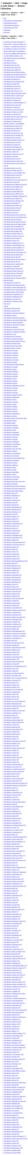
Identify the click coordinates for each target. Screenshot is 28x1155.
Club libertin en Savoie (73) (12, 240)
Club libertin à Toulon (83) (11, 521)
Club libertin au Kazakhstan (11, 434)
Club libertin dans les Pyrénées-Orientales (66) (15, 224)
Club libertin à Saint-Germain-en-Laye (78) (15, 867)
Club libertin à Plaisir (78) (11, 1115)
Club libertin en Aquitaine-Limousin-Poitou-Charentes (14, 318)
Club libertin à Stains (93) (11, 947)
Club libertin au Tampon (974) (12, 626)
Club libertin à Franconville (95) (13, 972)
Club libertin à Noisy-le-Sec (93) (13, 858)
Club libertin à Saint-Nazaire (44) (13, 657)
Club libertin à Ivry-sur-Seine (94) (13, 689)
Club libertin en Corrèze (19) (12, 107)
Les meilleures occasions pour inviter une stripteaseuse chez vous (15, 49)
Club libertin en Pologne (11, 388)
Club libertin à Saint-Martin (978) (13, 1068)
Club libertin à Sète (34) (10, 862)
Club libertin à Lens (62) (11, 1066)
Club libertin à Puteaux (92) (12, 876)
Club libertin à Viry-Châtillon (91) (13, 1108)
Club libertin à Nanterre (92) (12, 596)
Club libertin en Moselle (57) (12, 203)
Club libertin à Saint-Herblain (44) (13, 806)
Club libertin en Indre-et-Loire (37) (14, 154)
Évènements (7, 30)
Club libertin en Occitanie (11, 479)
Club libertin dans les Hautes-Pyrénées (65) (14, 222)
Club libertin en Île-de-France (12, 343)
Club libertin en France (10, 369)
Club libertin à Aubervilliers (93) (13, 607)
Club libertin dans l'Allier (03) (12, 70)
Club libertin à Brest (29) (11, 549)
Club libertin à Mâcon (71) (11, 1031)
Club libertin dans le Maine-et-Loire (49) (15, 184)
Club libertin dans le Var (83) (12, 261)
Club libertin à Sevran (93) (11, 776)
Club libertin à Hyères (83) (11, 745)
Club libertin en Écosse (10, 378)
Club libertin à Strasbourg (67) (12, 509)
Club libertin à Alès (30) (10, 893)
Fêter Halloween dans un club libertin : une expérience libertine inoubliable (15, 58)
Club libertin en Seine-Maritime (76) (14, 245)
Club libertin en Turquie (10, 462)
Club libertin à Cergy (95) (11, 668)
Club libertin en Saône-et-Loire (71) (14, 236)
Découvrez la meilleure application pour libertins (15, 53)
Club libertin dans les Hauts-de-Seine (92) (14, 285)
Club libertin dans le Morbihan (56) (14, 201)
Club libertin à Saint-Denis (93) (13, 575)
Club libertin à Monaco (10, 63)
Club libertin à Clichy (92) (11, 694)
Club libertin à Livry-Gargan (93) (13, 846)
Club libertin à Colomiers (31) (12, 930)
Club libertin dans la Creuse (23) (13, 119)
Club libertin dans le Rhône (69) (13, 231)
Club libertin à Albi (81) (10, 804)
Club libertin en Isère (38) (11, 156)
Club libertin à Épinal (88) (11, 1085)
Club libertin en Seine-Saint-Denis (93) (15, 287)
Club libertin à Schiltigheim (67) (13, 1040)
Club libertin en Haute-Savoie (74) (13, 243)
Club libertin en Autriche (11, 446)
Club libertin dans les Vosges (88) (13, 273)
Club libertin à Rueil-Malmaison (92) (14, 631)
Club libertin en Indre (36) (11, 151)
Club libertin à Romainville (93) (13, 1099)
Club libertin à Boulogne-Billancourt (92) (15, 561)
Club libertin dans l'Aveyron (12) (13, 91)
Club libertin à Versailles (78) (12, 622)
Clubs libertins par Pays (10, 23)
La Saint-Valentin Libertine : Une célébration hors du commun (13, 56)
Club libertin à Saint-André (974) (13, 729)
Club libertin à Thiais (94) (11, 1120)
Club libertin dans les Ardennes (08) (14, 81)
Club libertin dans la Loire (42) (12, 168)
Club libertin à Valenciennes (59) (13, 895)
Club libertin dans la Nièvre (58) (13, 205)
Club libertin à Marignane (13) (12, 1064)
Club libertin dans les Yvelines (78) (14, 250)
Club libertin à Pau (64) (10, 640)
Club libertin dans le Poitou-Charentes (14, 486)
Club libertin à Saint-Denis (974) (13, 537)
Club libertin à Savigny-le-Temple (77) (15, 1136)
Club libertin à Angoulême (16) (13, 914)
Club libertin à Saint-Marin (11, 472)
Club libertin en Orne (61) (11, 212)
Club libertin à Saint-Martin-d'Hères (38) (15, 965)
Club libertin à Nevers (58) (11, 1073)
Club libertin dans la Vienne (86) (13, 268)
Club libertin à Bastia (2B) (11, 816)
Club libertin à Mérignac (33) (12, 650)
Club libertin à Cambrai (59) (12, 1094)
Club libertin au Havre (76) (11, 526)
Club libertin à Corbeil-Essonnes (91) (14, 769)
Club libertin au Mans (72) (11, 547)
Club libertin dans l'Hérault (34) (13, 147)
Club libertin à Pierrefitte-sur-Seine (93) (15, 1101)
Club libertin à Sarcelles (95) (12, 717)
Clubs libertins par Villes (11, 27)
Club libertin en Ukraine (10, 381)
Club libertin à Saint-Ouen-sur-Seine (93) (15, 783)
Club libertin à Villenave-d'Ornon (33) (14, 958)
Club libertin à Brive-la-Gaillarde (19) (14, 841)
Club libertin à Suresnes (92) (12, 799)
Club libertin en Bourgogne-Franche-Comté (14, 325)
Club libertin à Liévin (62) (11, 1141)
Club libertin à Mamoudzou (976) (13, 1148)
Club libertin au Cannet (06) (12, 905)
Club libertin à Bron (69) (11, 898)
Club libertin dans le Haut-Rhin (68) (14, 229)
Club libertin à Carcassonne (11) (13, 832)
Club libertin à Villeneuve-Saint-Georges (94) (15, 1017)
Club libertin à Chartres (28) (12, 961)
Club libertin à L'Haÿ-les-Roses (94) (14, 1089)
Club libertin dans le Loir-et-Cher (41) (14, 163)
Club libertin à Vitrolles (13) (12, 1026)
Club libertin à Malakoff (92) (12, 1103)
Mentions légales (8, 280)
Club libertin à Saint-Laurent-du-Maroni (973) (15, 802)
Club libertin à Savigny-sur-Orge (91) (14, 975)
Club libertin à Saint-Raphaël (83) (13, 1000)
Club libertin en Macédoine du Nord (14, 385)
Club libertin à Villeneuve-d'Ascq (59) (14, 706)
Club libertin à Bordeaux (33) (12, 512)
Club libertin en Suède (10, 469)
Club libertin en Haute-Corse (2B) (13, 112)
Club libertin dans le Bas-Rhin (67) (14, 226)
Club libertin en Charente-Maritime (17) (15, 102)
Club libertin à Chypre (10, 474)
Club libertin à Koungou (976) (12, 1145)
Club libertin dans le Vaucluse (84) (13, 264)
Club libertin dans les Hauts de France (14, 341)
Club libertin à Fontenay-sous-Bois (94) (15, 785)
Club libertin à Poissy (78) (11, 937)
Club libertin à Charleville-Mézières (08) (15, 837)
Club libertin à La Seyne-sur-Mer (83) (14, 701)
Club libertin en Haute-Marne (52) (13, 191)
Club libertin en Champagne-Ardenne (14, 332)
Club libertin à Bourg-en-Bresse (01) (14, 909)
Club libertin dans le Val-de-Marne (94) (15, 289)
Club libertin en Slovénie (11, 402)
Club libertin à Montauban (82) (13, 703)
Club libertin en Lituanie (11, 367)
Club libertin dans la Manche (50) (13, 187)
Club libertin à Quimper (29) (12, 692)
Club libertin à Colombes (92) (12, 612)
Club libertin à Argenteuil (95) (12, 579)
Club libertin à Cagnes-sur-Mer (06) (14, 771)
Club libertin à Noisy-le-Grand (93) (14, 661)
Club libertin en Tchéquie (11, 355)
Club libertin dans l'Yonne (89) (12, 275)
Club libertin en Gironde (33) (12, 144)
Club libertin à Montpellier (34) (13, 507)
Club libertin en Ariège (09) (11, 84)
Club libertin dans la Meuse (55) (13, 198)
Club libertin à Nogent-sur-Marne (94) (14, 1047)
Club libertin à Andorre (10, 416)
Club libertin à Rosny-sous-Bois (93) (14, 851)
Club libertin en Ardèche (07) (12, 79)
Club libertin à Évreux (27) (11, 827)
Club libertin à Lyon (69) (11, 498)
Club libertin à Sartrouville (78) (13, 781)
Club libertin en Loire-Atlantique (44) (14, 173)
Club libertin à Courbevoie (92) (13, 624)
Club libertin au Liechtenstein (12, 453)
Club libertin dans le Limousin (12, 348)
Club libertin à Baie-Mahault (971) (13, 1131)
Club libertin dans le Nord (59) (12, 208)
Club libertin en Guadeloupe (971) (13, 294)
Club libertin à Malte (9, 423)
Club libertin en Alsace (10, 315)
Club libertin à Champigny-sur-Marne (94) (14, 636)
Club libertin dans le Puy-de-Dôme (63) (15, 217)
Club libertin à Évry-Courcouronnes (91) (15, 678)
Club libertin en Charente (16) (12, 100)
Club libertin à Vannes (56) (11, 755)
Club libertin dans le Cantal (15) (13, 98)
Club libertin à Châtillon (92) (12, 991)
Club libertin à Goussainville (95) (13, 1113)
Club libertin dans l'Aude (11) (12, 88)
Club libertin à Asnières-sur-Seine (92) (14, 610)
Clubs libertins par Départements (13, 20)
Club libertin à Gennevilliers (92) (13, 792)
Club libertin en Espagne (11, 374)
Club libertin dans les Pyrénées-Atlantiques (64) (13, 219)
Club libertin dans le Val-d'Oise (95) (14, 292)
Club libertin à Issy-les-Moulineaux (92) (15, 666)
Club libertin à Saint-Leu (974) (12, 1021)
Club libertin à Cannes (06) (11, 654)
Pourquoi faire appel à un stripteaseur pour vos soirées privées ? (14, 51)
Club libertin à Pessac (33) (11, 682)
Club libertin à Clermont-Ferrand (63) (14, 542)
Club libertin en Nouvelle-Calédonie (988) (14, 313)
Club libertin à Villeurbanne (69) (13, 535)
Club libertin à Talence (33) (11, 869)
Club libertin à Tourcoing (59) (12, 591)
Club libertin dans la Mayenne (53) (14, 194)
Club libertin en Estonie (10, 383)
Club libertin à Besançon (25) (12, 565)
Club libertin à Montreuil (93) (12, 577)
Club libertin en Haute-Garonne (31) (14, 140)
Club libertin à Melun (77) (11, 911)
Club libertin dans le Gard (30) (12, 137)
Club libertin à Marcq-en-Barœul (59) (14, 951)
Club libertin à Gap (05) (10, 928)
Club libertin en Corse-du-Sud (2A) (14, 109)
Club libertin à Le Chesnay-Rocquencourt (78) (11, 1110)
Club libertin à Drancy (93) (11, 659)
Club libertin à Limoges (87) (12, 558)
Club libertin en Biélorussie (11, 397)
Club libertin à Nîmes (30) (11, 540)
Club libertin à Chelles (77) (11, 750)
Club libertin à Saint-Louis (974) (13, 757)
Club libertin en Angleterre (11, 427)
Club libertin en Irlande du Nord (13, 395)
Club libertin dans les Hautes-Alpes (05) (15, 74)
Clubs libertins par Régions (11, 25)
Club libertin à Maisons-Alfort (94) (14, 722)
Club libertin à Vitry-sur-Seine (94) (14, 598)
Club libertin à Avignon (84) (12, 603)
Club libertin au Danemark (11, 432)
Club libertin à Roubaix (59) (12, 593)
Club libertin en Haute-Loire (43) (13, 170)
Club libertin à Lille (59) (11, 514)
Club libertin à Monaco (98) (12, 310)
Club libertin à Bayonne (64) (12, 774)
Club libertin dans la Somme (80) (13, 254)
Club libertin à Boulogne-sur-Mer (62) (15, 921)
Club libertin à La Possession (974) (14, 1054)
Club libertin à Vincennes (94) (12, 795)
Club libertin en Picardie (10, 484)
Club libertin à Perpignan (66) (12, 568)
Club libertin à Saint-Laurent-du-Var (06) (15, 1138)
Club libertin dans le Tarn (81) (12, 257)
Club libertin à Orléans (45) (11, 570)
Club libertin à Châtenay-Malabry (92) (15, 1033)
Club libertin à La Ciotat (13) (12, 989)
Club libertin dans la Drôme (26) (13, 128)
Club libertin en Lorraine (11, 350)
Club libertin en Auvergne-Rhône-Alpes (15, 320)
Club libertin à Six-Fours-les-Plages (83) (15, 1010)
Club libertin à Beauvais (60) (12, 727)
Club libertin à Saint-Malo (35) (12, 823)
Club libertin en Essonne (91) (12, 282)
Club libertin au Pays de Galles (12, 448)
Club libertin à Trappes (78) (11, 1052)
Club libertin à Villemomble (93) (13, 1127)
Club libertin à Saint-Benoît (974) (13, 977)
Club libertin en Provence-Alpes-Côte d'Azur (14, 488)
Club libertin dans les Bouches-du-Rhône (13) (15, 93)
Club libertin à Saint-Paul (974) (13, 589)
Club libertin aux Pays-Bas (11, 456)
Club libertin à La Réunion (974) (13, 301)
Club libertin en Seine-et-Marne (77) (14, 247)
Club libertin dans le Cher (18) (12, 105)
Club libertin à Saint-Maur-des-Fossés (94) (14, 647)
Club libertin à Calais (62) (11, 671)
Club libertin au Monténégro (12, 413)
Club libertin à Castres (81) (11, 900)
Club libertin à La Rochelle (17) (13, 638)
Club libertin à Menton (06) (11, 1124)
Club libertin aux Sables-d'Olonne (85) (15, 825)
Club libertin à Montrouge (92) (12, 818)
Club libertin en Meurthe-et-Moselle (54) (15, 196)
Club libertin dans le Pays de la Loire (14, 481)
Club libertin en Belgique (11, 465)
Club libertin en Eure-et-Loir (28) (13, 133)
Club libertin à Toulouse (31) (12, 500)
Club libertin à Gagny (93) (11, 942)
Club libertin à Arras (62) (11, 902)
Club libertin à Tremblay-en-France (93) (15, 986)
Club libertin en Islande (10, 451)
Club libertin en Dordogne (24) (13, 121)
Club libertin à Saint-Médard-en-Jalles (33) (14, 1071)
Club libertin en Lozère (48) (12, 182)
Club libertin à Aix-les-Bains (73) (13, 1106)
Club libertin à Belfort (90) (11, 848)
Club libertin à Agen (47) (11, 1075)
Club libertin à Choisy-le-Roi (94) (13, 839)
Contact (6, 306)
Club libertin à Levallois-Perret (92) (14, 673)
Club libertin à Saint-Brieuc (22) (13, 874)
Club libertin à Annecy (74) (11, 556)
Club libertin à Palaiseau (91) (12, 1019)
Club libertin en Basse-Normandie (13, 322)
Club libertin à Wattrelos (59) (12, 919)
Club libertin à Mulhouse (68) (12, 582)
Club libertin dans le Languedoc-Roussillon (13, 346)
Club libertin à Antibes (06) (11, 645)
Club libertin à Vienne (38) (11, 1143)
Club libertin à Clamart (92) (11, 762)
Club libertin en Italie (10, 467)
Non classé (7, 32)
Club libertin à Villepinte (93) (12, 963)
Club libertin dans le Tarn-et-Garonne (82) (14, 259)
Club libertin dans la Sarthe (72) (13, 238)
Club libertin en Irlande (10, 362)
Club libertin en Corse (10, 334)
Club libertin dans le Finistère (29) (13, 135)
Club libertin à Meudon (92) (12, 844)
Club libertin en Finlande (11, 353)
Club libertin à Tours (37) (11, 551)
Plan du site (7, 303)
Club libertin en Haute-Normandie (13, 339)
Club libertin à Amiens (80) (11, 554)
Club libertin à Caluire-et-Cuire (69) (14, 881)
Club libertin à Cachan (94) (11, 1134)
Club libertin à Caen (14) (11, 584)
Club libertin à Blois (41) (11, 834)
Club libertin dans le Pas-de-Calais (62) (15, 215)
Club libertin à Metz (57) (11, 563)
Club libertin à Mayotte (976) (12, 308)
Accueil (6, 165)
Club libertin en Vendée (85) (12, 266)
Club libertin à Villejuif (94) (12, 731)
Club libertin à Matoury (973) (12, 1024)
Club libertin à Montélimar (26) (13, 935)
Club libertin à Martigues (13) (12, 811)
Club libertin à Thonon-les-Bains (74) (14, 982)
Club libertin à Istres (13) (11, 865)
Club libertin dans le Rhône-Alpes (13, 491)
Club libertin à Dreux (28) (11, 1122)
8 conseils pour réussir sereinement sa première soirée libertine (14, 42)
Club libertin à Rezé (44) (11, 888)
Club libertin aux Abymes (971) (13, 767)
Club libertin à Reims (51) (11, 519)
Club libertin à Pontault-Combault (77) (15, 968)
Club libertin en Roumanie (11, 460)
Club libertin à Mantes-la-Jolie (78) (14, 879)
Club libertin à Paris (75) (11, 493)
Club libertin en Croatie (10, 390)
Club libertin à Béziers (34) (11, 629)
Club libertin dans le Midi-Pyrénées (14, 364)
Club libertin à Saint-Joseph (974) (13, 956)
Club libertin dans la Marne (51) (13, 189)
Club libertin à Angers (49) (11, 533)
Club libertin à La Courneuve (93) (13, 830)
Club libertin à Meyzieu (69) (12, 1014)
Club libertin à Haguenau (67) (12, 1007)
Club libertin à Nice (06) (11, 502)
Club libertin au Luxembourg (12, 444)
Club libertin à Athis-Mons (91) (13, 1005)
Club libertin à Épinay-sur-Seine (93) (14, 748)
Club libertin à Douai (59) (11, 933)
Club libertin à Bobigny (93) (12, 743)
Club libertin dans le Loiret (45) (13, 175)
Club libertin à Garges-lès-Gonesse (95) (15, 886)
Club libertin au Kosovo (10, 409)
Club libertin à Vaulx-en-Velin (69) (14, 778)
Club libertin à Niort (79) (11, 715)
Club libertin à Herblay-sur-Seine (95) (14, 1087)
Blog (5, 18)
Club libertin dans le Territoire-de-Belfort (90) (15, 278)
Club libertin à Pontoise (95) (12, 1078)
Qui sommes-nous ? (9, 60)
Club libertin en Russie (10, 420)
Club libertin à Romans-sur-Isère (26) (14, 1059)
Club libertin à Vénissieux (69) (12, 675)
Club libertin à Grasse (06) (11, 809)
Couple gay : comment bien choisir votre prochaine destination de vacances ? (15, 46)
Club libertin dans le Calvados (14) (14, 95)
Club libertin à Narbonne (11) (12, 734)
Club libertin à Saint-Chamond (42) (14, 1012)
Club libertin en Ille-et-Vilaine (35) (13, 149)
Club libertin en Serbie (10, 404)
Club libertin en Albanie (10, 406)
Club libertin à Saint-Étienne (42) (13, 523)
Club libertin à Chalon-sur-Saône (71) (14, 855)
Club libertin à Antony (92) (11, 696)
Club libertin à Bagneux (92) (12, 907)
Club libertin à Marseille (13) (12, 495)
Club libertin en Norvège (11, 437)
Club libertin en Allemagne (11, 441)
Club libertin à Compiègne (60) (13, 923)
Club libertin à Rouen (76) (11, 572)
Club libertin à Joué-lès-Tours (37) (13, 949)
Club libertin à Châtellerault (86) (13, 1092)
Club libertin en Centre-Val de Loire (14, 329)
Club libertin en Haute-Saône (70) (13, 233)
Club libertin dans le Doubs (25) (13, 126)
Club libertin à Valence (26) (11, 685)
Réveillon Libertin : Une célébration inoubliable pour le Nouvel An (14, 123)
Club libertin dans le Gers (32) (12, 142)
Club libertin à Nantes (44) (11, 505)
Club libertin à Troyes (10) (11, 699)
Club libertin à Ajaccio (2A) (11, 652)
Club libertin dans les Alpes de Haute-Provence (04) (14, 72)
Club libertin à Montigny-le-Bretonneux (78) (15, 1082)
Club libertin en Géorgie (10, 411)
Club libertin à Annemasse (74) (12, 970)
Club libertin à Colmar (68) (11, 664)
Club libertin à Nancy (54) (11, 586)
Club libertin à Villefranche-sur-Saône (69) (14, 993)
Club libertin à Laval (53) (11, 797)
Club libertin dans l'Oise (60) (12, 210)
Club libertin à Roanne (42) (11, 1028)
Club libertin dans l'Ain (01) (12, 65)
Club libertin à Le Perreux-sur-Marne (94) (14, 1045)
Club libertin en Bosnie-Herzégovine (14, 458)
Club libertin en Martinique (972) (13, 296)
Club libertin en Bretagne (11, 327)
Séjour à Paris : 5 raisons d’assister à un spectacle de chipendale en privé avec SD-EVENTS (15, 44)
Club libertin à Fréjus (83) (11, 736)
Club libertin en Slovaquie (11, 360)
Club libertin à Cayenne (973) (12, 680)
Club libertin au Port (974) (11, 1061)
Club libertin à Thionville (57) (12, 916)
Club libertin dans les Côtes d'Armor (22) (15, 116)
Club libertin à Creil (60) (11, 996)
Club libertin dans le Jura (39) (12, 158)
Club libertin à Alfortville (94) (12, 853)
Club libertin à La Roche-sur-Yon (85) (14, 741)
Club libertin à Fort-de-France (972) (14, 643)
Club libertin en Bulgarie (11, 425)
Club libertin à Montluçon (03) (12, 1043)
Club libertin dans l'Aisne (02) (12, 67)
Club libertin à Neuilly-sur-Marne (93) (14, 984)
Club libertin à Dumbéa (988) (12, 1150)
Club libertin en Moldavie (11, 371)
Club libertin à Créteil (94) (11, 600)
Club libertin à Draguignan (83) (13, 944)
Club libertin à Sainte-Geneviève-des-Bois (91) (14, 1003)
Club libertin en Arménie (11, 376)
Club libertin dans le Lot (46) (12, 177)
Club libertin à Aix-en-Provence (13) (14, 544)
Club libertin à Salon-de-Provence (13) (15, 860)
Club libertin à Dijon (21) (11, 528)
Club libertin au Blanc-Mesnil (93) (13, 720)
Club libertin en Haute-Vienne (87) (14, 271)
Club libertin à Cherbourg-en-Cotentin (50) (15, 633)
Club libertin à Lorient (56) (11, 724)
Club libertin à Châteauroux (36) (13, 883)
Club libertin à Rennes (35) (11, 516)
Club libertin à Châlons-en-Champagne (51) (15, 872)
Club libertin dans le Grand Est (12, 336)
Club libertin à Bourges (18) (12, 687)
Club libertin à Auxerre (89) (11, 1038)
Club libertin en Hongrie (11, 439)
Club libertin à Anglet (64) (11, 926)
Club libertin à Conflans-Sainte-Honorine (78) (15, 998)
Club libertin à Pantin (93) (11, 708)
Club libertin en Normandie (11, 477)
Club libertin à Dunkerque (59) (12, 615)
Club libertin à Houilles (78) (12, 1057)
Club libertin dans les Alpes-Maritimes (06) (14, 77)
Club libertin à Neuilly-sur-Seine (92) (14, 710)
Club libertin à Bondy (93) (11, 760)
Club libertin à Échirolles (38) (12, 979)
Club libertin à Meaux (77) (11, 738)
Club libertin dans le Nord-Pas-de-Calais (15, 418)
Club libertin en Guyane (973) (12, 299)
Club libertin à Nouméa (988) (12, 1152)
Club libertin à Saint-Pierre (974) (13, 619)
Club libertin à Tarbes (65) (11, 890)
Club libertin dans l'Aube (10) (12, 86)
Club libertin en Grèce (10, 430)
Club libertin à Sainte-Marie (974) (13, 1035)
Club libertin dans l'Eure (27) (12, 130)
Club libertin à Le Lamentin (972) (13, 940)
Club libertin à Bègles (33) (11, 1129)
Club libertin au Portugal (11, 392)
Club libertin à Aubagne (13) (12, 820)
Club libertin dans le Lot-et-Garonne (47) (15, 180)
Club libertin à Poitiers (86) (11, 605)
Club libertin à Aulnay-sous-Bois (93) (14, 617)
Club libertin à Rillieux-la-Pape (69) (14, 1117)
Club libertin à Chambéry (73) (12, 713)
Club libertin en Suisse (10, 399)
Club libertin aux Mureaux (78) (13, 1049)
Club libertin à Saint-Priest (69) (12, 813)
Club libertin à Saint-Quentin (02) (13, 764)
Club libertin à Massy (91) (11, 790)
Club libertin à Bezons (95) (11, 1080)
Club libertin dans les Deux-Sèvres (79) (15, 252)
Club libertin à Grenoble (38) (12, 530)
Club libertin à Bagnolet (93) (12, 954)
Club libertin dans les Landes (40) (13, 161)
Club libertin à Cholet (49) (11, 752)
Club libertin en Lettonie (11, 357)
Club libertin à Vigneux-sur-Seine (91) (15, 1096)
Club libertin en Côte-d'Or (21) (12, 114)
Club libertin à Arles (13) (11, 788)
